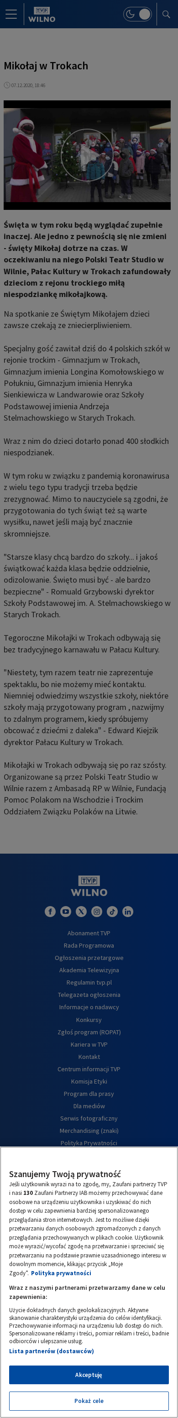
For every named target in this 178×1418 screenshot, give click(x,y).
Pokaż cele (89, 1401)
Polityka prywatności (61, 1273)
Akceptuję (88, 1375)
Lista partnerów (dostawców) (51, 1351)
